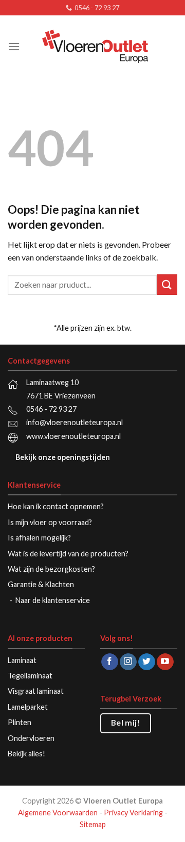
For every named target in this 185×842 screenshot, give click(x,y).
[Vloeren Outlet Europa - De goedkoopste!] (94, 46)
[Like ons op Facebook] (109, 662)
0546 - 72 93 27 (51, 409)
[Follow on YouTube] (165, 662)
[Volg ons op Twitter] (146, 662)
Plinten (19, 722)
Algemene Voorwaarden (58, 812)
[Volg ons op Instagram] (128, 662)
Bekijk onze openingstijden (62, 457)
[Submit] (167, 284)
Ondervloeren (31, 738)
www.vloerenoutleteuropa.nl (73, 436)
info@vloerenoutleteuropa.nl (74, 422)
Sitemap (93, 824)
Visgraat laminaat (36, 691)
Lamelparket (28, 707)
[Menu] (14, 46)
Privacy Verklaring (133, 812)
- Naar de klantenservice (50, 600)
